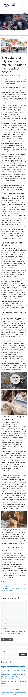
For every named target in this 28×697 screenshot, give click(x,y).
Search (3, 651)
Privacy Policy (9, 692)
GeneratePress (22, 694)
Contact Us (11, 689)
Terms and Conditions (20, 692)
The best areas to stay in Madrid (10, 678)
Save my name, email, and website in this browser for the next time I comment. (14, 633)
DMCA (17, 689)
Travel (5, 582)
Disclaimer (23, 689)
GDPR (3, 692)
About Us (4, 689)
